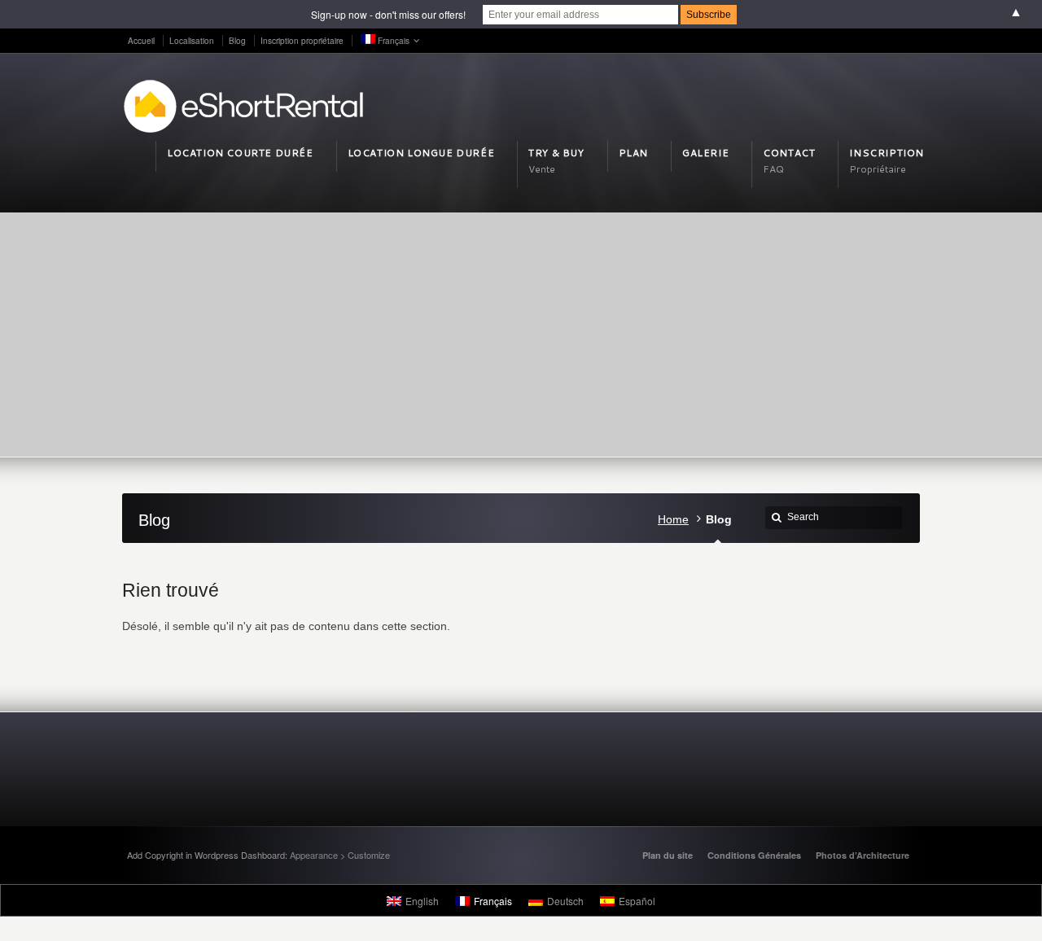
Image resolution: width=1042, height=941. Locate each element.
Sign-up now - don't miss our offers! (388, 14)
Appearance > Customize (340, 854)
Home (673, 519)
